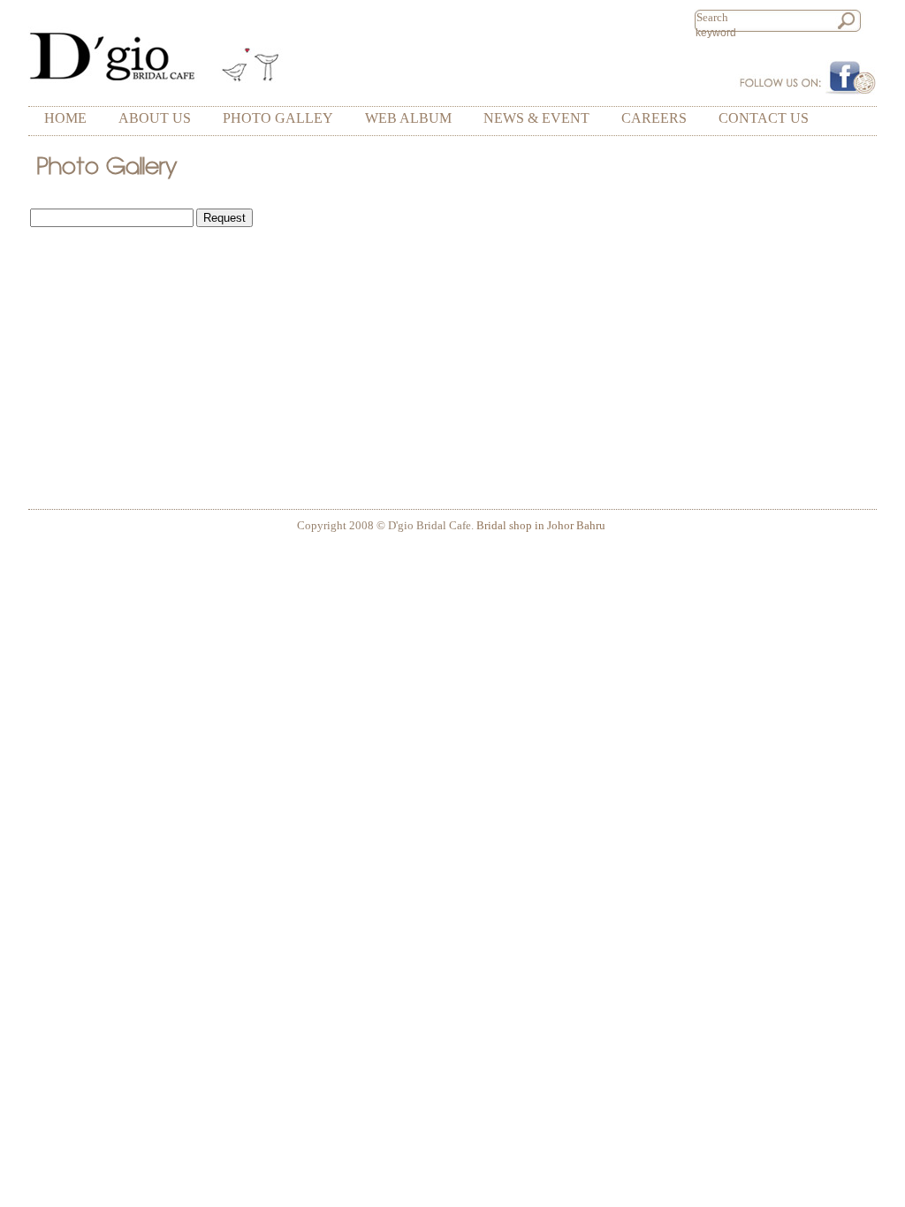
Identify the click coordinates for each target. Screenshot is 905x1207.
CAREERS (654, 117)
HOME (65, 117)
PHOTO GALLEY (278, 117)
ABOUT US (154, 117)
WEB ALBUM (408, 117)
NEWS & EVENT (536, 117)
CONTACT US (764, 117)
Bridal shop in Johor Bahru (540, 525)
